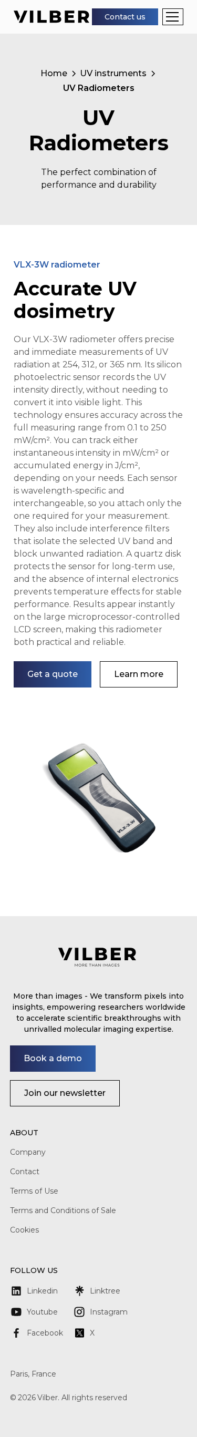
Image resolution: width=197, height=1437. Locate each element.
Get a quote (52, 674)
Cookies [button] (24, 1230)
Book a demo (53, 1058)
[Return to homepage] (51, 17)
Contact (24, 1171)
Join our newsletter (65, 1093)
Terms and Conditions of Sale (63, 1210)
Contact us (125, 17)
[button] (172, 16)
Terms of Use (34, 1191)
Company (28, 1152)
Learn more (138, 674)
